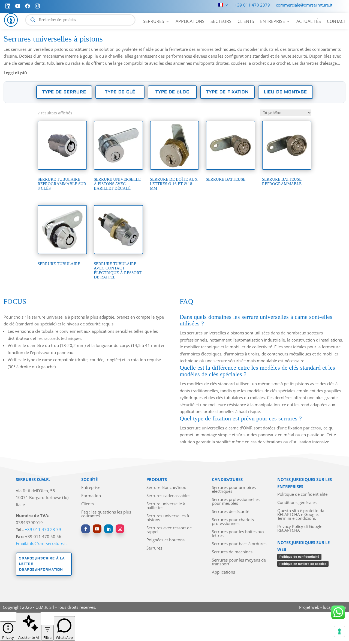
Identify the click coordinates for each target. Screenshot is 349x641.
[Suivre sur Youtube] (97, 528)
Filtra (47, 637)
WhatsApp (64, 637)
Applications (190, 21)
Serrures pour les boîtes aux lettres (238, 534)
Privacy (8, 637)
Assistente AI (28, 637)
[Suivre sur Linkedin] (108, 528)
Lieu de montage (285, 92)
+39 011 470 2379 (252, 5)
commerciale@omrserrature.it (304, 5)
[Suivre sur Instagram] (120, 528)
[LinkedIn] (8, 6)
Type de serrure (64, 92)
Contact (336, 21)
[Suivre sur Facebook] (85, 528)
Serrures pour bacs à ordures (239, 544)
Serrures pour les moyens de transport (239, 562)
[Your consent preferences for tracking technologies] (339, 631)
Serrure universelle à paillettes (165, 506)
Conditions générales (297, 502)
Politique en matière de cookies (302, 564)
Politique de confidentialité (302, 494)
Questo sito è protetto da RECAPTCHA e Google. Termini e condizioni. (300, 515)
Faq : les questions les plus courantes (106, 514)
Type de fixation (227, 92)
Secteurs (220, 21)
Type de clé (120, 92)
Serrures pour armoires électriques (234, 489)
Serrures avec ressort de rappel (169, 530)
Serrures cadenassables (168, 496)
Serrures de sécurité (230, 511)
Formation (91, 496)
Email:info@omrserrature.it (41, 543)
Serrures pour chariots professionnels (233, 522)
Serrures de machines (232, 552)
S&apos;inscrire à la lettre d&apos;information (42, 564)
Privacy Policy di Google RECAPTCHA (299, 528)
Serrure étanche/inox (166, 487)
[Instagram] (37, 6)
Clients (245, 21)
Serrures (153, 21)
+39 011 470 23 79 (43, 529)
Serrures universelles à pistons (167, 518)
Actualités (308, 21)
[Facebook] (27, 6)
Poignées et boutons (165, 540)
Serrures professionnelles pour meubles (236, 501)
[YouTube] (18, 6)
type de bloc (172, 92)
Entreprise (272, 21)
